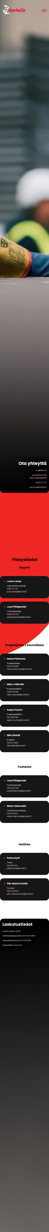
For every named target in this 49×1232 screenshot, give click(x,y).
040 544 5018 (12, 666)
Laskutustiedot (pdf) (12, 931)
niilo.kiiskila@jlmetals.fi (16, 745)
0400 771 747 (41, 482)
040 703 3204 (13, 891)
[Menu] (44, 10)
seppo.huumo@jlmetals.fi (18, 720)
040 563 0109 (12, 717)
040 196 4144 (12, 865)
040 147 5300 (12, 742)
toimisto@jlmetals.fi (38, 487)
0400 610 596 (12, 691)
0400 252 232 (13, 614)
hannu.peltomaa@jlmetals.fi (19, 669)
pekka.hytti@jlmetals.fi (16, 868)
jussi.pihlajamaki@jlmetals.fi (19, 617)
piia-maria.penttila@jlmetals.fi (20, 894)
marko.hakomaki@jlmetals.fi (19, 816)
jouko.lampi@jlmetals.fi (17, 591)
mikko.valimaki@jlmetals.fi (18, 694)
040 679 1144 (12, 813)
